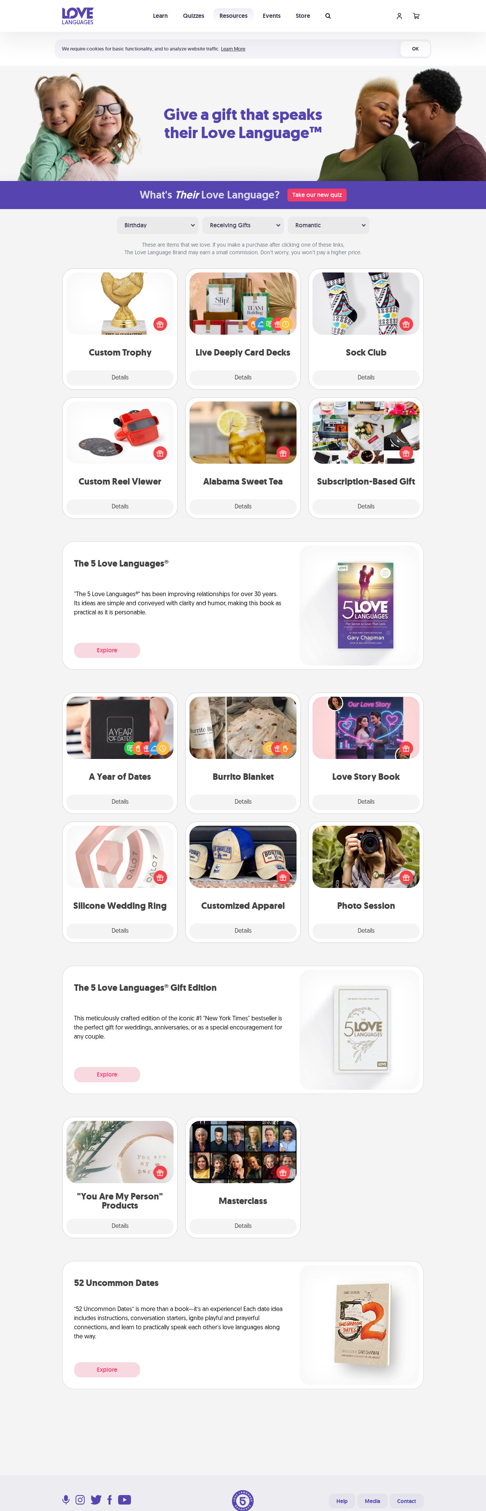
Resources (233, 16)
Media (372, 1501)
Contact (406, 1501)
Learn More (233, 49)
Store (303, 16)
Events (272, 16)
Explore (107, 650)
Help (342, 1501)
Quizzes (193, 16)
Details (120, 378)
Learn (160, 16)
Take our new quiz (317, 195)
